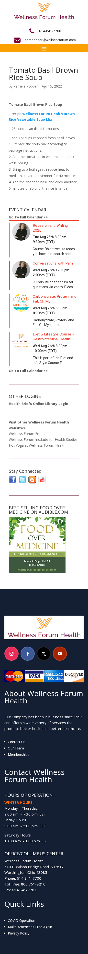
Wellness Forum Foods (27, 433)
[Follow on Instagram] (11, 654)
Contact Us (16, 741)
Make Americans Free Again (30, 926)
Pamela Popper (25, 86)
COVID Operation (21, 920)
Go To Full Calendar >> (28, 217)
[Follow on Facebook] (28, 654)
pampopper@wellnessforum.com (50, 40)
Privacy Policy (18, 933)
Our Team (16, 748)
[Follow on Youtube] (60, 654)
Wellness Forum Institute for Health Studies (43, 439)
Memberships (18, 754)
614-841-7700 (50, 31)
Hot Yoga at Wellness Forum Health (37, 445)
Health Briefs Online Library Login (38, 403)
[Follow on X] (44, 654)
